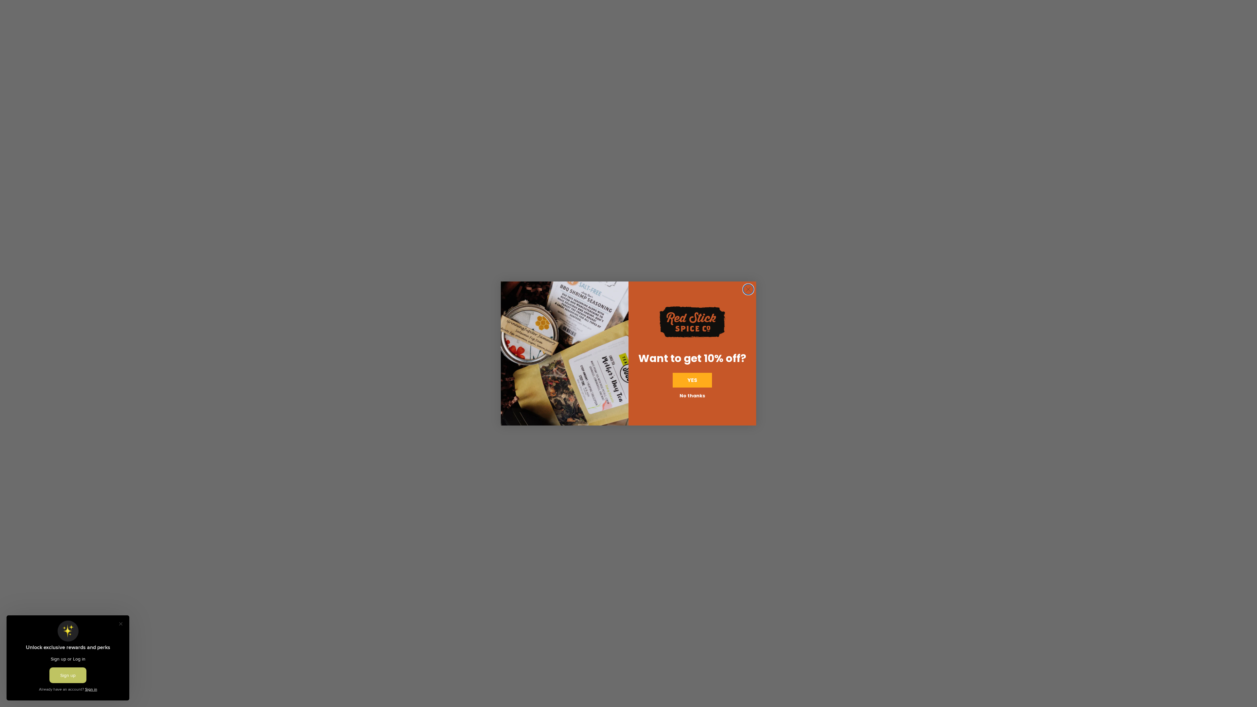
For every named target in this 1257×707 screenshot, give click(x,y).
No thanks (692, 395)
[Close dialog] (748, 289)
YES (692, 380)
